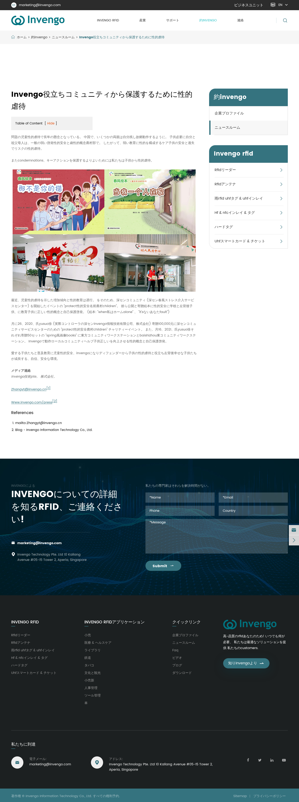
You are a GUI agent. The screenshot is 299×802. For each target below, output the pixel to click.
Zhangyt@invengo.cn (28, 389)
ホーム (22, 37)
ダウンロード (182, 673)
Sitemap (240, 796)
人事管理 (90, 688)
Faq (175, 650)
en (280, 5)
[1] (48, 388)
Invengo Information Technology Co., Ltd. (59, 796)
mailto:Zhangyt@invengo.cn (38, 423)
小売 (87, 635)
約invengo (208, 20)
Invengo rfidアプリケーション (114, 622)
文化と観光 (92, 673)
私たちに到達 (23, 744)
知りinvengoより (246, 663)
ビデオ (177, 657)
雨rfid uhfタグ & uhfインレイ (239, 198)
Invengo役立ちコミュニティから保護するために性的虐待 (122, 37)
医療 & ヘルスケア (97, 642)
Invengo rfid (108, 20)
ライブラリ (92, 650)
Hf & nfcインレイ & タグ (235, 212)
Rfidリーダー (225, 169)
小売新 (89, 680)
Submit (163, 566)
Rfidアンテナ (225, 184)
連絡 (240, 20)
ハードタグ (224, 227)
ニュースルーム (63, 37)
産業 (142, 20)
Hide (51, 123)
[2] (54, 401)
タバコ (89, 665)
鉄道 (87, 657)
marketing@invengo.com (36, 5)
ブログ (177, 665)
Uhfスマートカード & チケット (240, 241)
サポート (172, 20)
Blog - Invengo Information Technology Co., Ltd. (54, 430)
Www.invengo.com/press (31, 402)
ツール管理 (92, 695)
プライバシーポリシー (269, 796)
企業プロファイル (229, 113)
